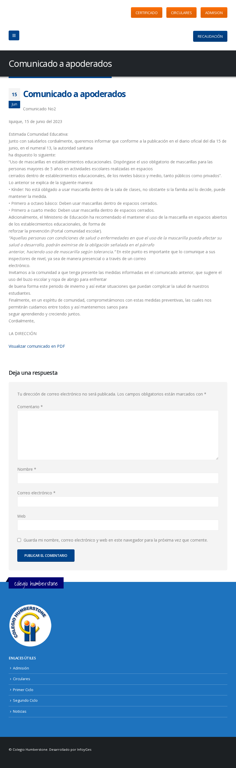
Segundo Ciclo (25, 700)
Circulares (21, 678)
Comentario (30, 406)
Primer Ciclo (23, 689)
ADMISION (214, 12)
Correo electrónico (36, 492)
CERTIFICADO (147, 12)
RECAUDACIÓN (210, 36)
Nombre (26, 469)
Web (21, 516)
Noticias (19, 711)
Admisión (21, 668)
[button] (14, 35)
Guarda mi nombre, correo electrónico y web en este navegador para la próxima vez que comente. (116, 540)
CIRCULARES (181, 12)
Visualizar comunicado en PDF (37, 346)
